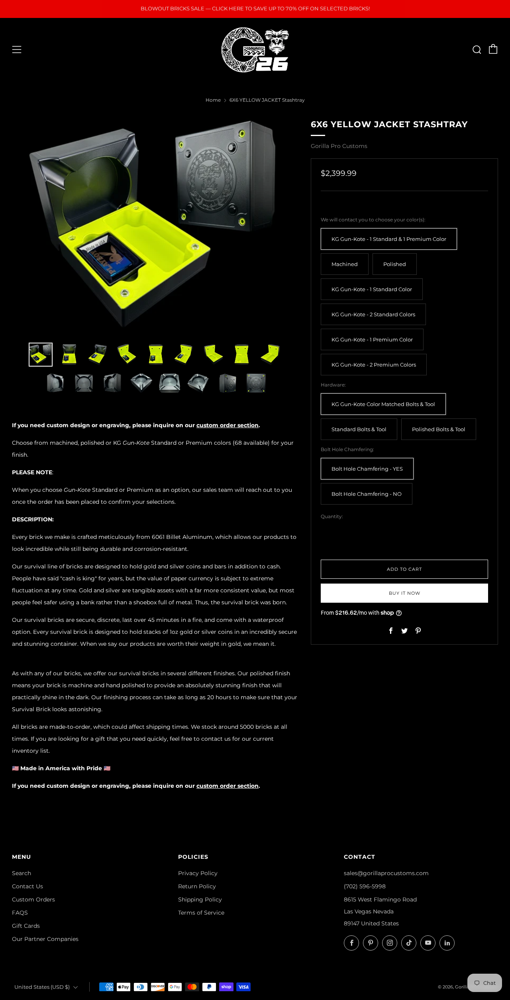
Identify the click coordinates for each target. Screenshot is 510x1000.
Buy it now (404, 593)
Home (213, 100)
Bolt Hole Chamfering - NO (367, 494)
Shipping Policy (200, 899)
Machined (345, 264)
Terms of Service (201, 912)
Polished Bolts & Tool (438, 429)
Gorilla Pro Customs (339, 146)
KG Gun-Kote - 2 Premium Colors (374, 365)
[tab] (41, 355)
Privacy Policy (198, 873)
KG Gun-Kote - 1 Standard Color (372, 289)
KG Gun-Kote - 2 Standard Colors (373, 315)
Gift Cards (26, 925)
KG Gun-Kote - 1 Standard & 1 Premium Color (389, 239)
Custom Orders (33, 899)
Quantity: (332, 516)
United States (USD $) (42, 987)
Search (21, 873)
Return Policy (197, 886)
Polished (394, 264)
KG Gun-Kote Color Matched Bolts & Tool (383, 404)
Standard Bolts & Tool (359, 429)
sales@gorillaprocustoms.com (386, 873)
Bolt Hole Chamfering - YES (367, 469)
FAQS (20, 912)
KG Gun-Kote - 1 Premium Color (372, 340)
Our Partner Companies (45, 939)
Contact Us (27, 886)
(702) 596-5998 (365, 886)
